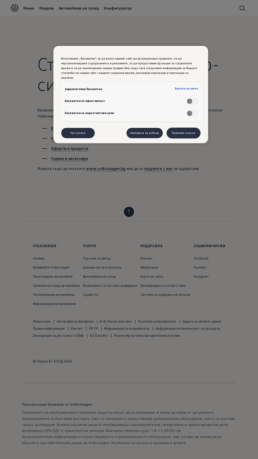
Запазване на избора (144, 133)
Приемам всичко (184, 133)
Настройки (77, 133)
